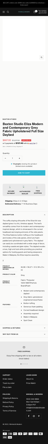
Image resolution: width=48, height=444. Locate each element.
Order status (8, 379)
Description (8, 215)
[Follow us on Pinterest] (38, 416)
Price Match (31, 383)
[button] (24, 143)
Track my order (9, 383)
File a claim (7, 387)
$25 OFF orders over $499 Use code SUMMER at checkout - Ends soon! (24, 4)
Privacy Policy (8, 406)
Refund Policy (8, 402)
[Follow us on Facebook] (28, 416)
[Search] (8, 12)
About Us (29, 379)
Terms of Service (9, 411)
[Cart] (35, 12)
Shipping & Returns (11, 328)
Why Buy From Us (10, 334)
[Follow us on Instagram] (33, 416)
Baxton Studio (9, 119)
